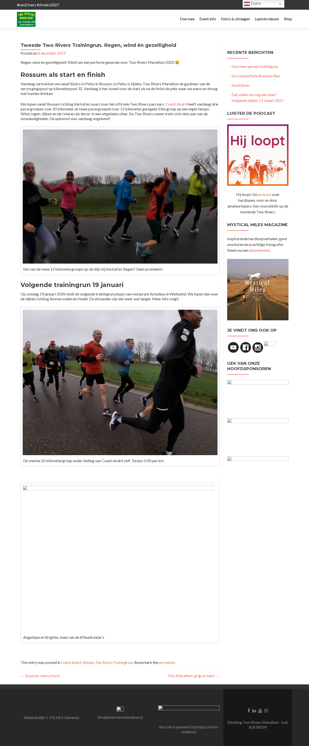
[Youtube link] (260, 710)
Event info (207, 18)
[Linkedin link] (254, 710)
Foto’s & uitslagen (235, 18)
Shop (288, 18)
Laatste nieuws (267, 18)
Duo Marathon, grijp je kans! (194, 675)
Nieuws (88, 662)
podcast (264, 194)
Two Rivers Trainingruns (114, 662)
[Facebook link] (248, 710)
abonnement (259, 250)
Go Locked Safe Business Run (256, 75)
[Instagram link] (266, 710)
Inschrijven (240, 85)
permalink (167, 662)
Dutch (255, 3)
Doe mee (187, 18)
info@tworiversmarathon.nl (120, 717)
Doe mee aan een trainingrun (255, 66)
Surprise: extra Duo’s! (40, 675)
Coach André (176, 104)
